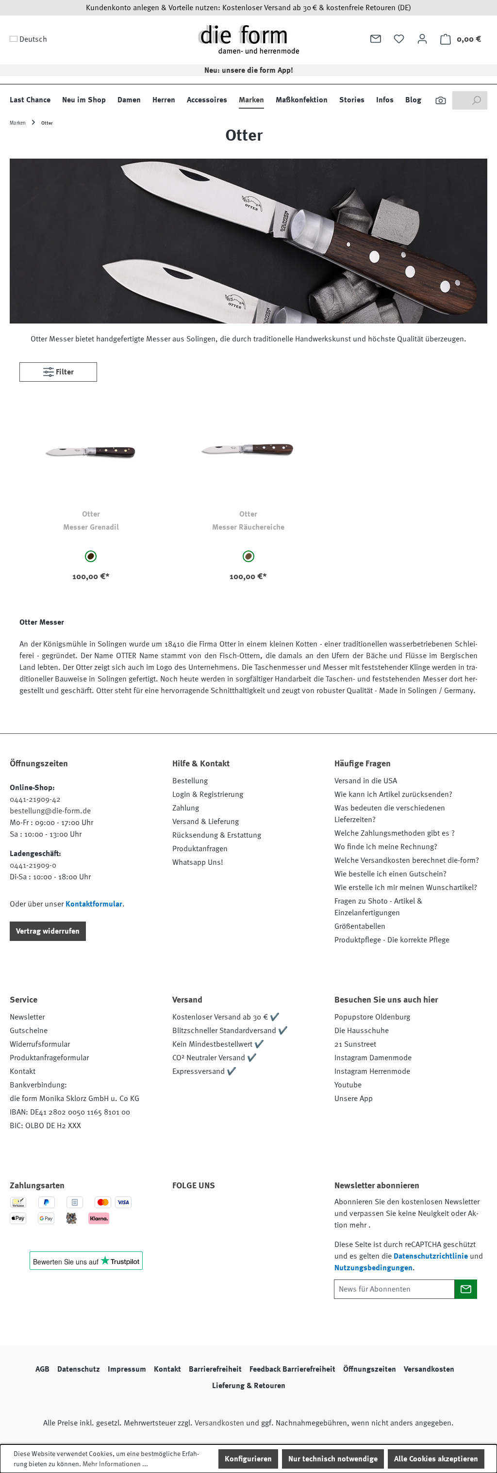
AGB (42, 1369)
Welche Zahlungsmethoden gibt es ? (394, 833)
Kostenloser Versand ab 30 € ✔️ (226, 1017)
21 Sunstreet (355, 1044)
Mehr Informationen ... (115, 1464)
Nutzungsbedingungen (373, 1267)
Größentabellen (359, 926)
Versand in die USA (365, 781)
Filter (64, 372)
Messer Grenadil (91, 527)
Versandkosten (429, 1369)
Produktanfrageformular (49, 1057)
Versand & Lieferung (205, 821)
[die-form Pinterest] (211, 1213)
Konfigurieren (248, 1459)
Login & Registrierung (207, 794)
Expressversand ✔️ (204, 1071)
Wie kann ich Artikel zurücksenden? (393, 794)
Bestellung (190, 781)
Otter (91, 514)
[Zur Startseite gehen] (248, 39)
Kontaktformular (94, 904)
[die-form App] (184, 1235)
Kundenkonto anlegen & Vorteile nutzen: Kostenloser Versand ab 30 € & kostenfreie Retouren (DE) (248, 7)
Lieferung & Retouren (248, 1385)
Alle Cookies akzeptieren (436, 1459)
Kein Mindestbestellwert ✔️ (218, 1044)
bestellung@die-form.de (50, 811)
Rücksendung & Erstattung (216, 835)
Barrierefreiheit (215, 1369)
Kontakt (22, 1071)
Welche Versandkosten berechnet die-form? (406, 860)
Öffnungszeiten (369, 1369)
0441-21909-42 (35, 799)
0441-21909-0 (33, 865)
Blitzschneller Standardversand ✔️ (230, 1030)
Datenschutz (78, 1369)
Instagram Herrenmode (372, 1071)
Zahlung (185, 808)
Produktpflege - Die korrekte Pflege (391, 940)
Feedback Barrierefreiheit (292, 1369)
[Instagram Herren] (237, 1213)
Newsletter (27, 1017)
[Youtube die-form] (289, 1213)
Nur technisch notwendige (333, 1459)
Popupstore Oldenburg (372, 1017)
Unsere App (353, 1098)
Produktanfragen (200, 848)
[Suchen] (440, 100)
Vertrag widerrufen (48, 931)
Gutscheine (29, 1030)
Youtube (348, 1085)
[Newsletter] (375, 39)
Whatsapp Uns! (197, 862)
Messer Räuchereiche (248, 527)
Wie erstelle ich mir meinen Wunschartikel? (405, 887)
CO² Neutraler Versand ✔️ (214, 1057)
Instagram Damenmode (373, 1057)
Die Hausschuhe (361, 1030)
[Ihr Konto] (422, 39)
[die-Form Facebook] (184, 1213)
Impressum (127, 1369)
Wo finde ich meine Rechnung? (385, 846)
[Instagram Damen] (263, 1213)
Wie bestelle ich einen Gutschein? (390, 874)
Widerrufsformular (40, 1044)
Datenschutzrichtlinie (431, 1256)
